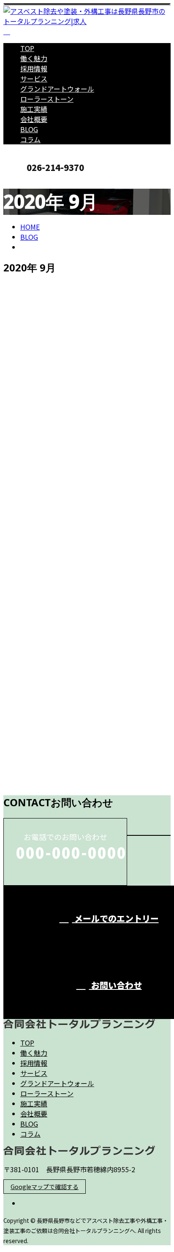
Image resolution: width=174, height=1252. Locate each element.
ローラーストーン (46, 99)
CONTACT (33, 181)
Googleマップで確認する (45, 1186)
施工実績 (33, 109)
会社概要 (33, 119)
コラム (30, 139)
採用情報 (33, 68)
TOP (27, 48)
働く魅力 (33, 58)
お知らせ (50, 490)
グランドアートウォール (57, 89)
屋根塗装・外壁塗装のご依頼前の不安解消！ (83, 433)
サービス (33, 78)
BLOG (29, 129)
